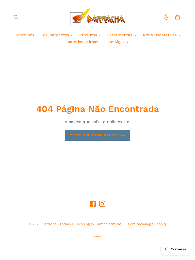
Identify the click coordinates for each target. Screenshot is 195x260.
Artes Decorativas (160, 34)
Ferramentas (120, 34)
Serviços (117, 41)
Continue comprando (94, 135)
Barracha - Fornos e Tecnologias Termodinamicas (82, 224)
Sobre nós (24, 34)
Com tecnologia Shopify (147, 224)
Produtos (88, 34)
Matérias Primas (83, 41)
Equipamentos (55, 34)
